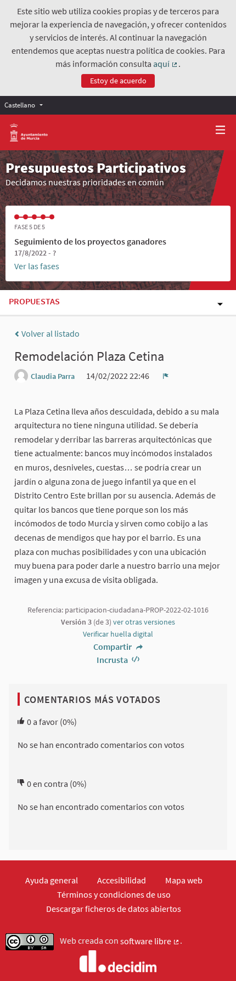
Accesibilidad (121, 880)
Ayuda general (51, 880)
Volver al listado (50, 333)
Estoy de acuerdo (118, 81)
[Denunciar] (165, 375)
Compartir (113, 646)
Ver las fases (36, 265)
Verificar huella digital (118, 634)
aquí (165, 64)
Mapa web (184, 880)
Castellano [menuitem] (19, 104)
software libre (150, 941)
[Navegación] (221, 130)
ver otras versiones (144, 622)
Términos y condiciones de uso (114, 894)
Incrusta (113, 659)
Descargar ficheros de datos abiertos (113, 908)
